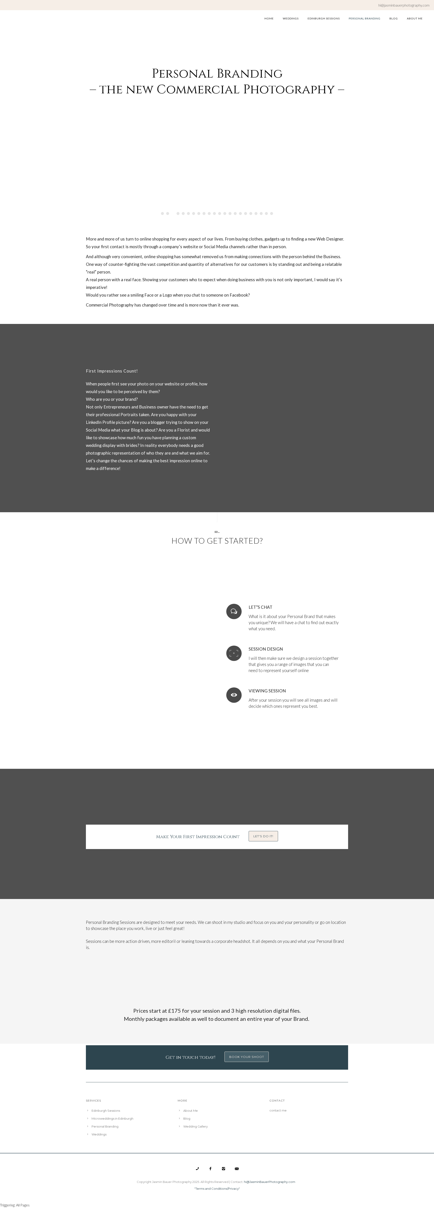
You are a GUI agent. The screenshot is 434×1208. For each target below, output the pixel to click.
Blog (393, 18)
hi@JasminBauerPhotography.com (269, 1182)
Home (269, 18)
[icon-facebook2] (211, 1169)
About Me (415, 18)
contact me (278, 1110)
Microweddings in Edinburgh (112, 1118)
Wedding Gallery (195, 1126)
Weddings (291, 18)
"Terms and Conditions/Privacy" (217, 1188)
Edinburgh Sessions (324, 18)
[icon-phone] (198, 1169)
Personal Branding (364, 18)
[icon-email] (237, 1169)
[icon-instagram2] (225, 1169)
